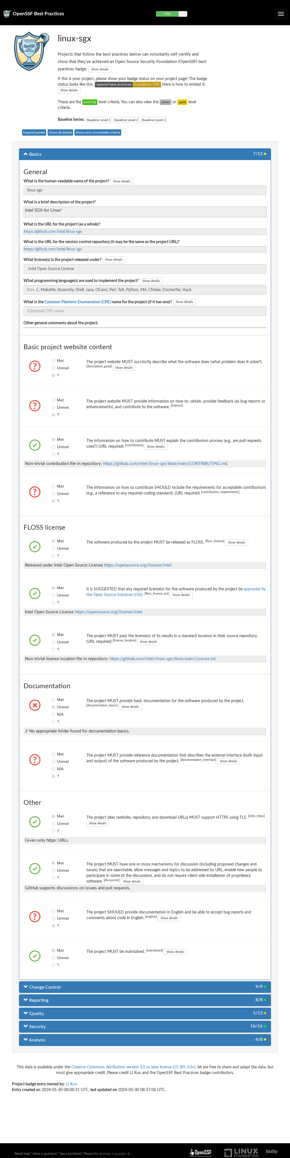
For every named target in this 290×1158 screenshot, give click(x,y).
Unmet (58, 368)
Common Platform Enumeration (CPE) (77, 302)
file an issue (101, 1153)
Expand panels (34, 132)
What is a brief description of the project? (60, 202)
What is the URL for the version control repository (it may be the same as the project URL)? (102, 242)
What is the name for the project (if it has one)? (98, 302)
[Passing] (89, 102)
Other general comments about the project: (61, 323)
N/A (58, 714)
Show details (100, 69)
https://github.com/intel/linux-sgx (53, 232)
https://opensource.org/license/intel (138, 565)
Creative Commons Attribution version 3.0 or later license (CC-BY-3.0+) (133, 1067)
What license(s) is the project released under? (62, 260)
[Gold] (182, 102)
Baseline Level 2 (126, 120)
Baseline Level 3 (154, 120)
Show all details (60, 132)
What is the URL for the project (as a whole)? (62, 224)
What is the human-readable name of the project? (66, 181)
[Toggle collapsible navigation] (281, 14)
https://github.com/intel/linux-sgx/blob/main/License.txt (163, 659)
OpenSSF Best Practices (38, 13)
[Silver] (165, 102)
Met (58, 360)
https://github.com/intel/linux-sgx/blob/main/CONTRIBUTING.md (165, 464)
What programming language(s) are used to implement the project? (81, 281)
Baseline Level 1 (99, 120)
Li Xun (71, 1084)
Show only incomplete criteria (98, 132)
